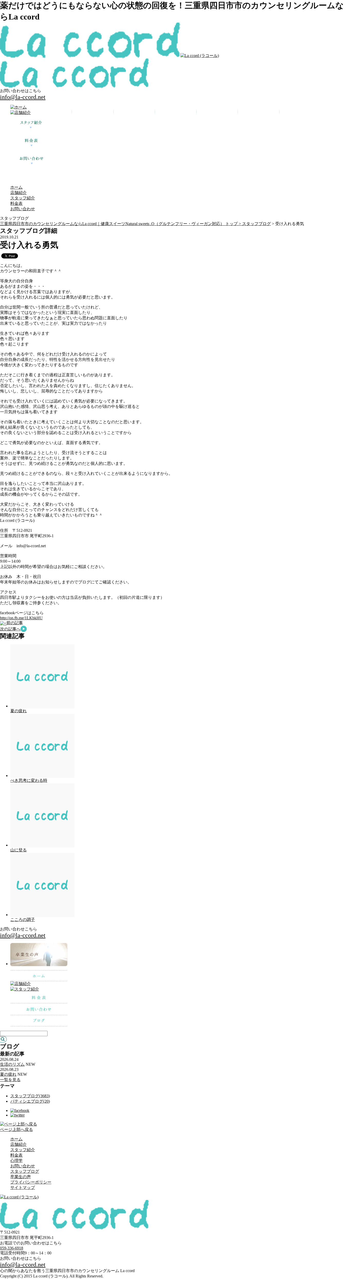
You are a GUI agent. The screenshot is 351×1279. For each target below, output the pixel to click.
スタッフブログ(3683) (30, 1096)
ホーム (16, 187)
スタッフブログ (256, 224)
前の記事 (14, 623)
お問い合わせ (22, 209)
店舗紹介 (18, 192)
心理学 (16, 1160)
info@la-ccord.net (22, 97)
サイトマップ (22, 1187)
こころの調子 (22, 919)
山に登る (18, 850)
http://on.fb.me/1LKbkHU (21, 618)
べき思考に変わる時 (28, 780)
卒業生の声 (20, 1177)
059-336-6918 (11, 1248)
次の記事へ (10, 629)
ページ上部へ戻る (16, 1129)
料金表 (16, 203)
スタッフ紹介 (22, 198)
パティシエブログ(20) (30, 1101)
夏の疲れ (18, 711)
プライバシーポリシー (30, 1182)
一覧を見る (10, 1080)
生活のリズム (12, 1064)
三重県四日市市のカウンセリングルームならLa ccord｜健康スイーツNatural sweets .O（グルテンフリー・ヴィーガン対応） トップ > (121, 224)
